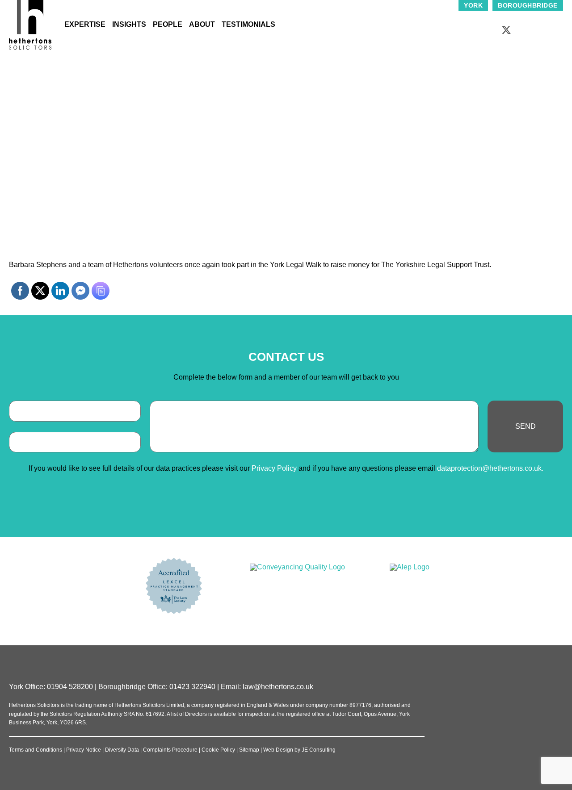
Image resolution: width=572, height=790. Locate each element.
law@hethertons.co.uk (278, 686)
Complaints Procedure (170, 750)
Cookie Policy (218, 750)
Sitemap (249, 750)
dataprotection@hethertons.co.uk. (490, 468)
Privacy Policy (274, 468)
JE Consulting (319, 750)
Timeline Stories (266, 112)
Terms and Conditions (35, 750)
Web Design (278, 750)
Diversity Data (122, 750)
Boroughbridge (528, 5)
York (473, 5)
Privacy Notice (83, 750)
